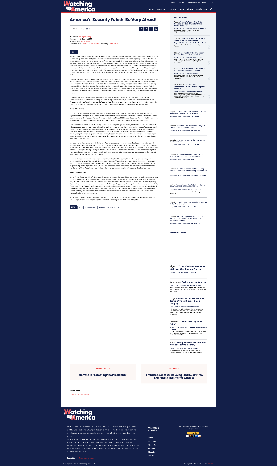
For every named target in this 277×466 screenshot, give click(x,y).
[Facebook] (141, 29)
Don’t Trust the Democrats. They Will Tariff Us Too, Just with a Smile (187, 127)
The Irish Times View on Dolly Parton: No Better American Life (188, 203)
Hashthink (210, 464)
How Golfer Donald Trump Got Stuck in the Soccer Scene (189, 70)
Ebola (80, 207)
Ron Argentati (95, 44)
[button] (211, 9)
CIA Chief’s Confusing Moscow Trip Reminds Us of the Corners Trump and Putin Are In (188, 171)
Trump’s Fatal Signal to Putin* (186, 322)
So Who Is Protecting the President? (102, 375)
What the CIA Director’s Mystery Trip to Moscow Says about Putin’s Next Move (188, 155)
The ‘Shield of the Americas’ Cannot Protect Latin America (189, 54)
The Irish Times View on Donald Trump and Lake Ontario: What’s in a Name (188, 112)
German (84, 44)
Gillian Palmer (113, 44)
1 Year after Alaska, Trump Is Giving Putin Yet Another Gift (189, 39)
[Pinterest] (151, 29)
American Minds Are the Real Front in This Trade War (187, 141)
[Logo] (78, 6)
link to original (86, 41)
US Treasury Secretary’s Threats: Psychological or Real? (189, 87)
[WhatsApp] (156, 29)
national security (113, 207)
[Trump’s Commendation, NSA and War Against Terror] (188, 249)
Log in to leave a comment (79, 394)
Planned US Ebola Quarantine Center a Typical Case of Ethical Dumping (187, 301)
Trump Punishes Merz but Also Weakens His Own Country (188, 343)
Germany (101, 207)
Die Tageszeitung (85, 37)
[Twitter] (212, 3)
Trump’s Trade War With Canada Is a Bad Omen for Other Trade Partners (188, 24)
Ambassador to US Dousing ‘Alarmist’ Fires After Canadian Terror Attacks (174, 377)
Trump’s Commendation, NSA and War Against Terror (188, 268)
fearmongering (90, 207)
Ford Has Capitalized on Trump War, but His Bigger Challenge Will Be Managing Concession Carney (187, 218)
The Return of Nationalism (193, 282)
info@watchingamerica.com (85, 458)
